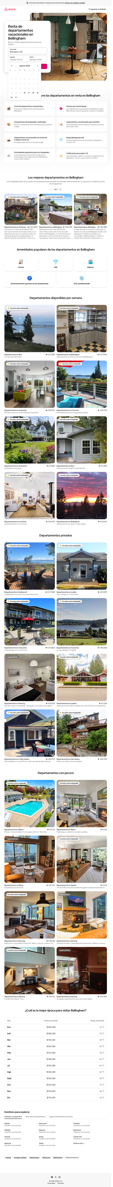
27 (29, 93)
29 (37, 93)
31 (16, 97)
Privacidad (51, 1183)
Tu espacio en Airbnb (97, 9)
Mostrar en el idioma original (75, 3)
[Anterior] (51, 189)
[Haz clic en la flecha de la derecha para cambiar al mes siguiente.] (37, 66)
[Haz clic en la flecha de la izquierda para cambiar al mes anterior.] (12, 66)
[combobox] (27, 51)
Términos (60, 1183)
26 (24, 93)
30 (12, 97)
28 (33, 93)
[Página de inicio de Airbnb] (10, 9)
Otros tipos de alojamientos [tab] (35, 1117)
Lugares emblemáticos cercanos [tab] (61, 1117)
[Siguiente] (60, 189)
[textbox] (18, 59)
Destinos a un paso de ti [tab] (13, 1117)
